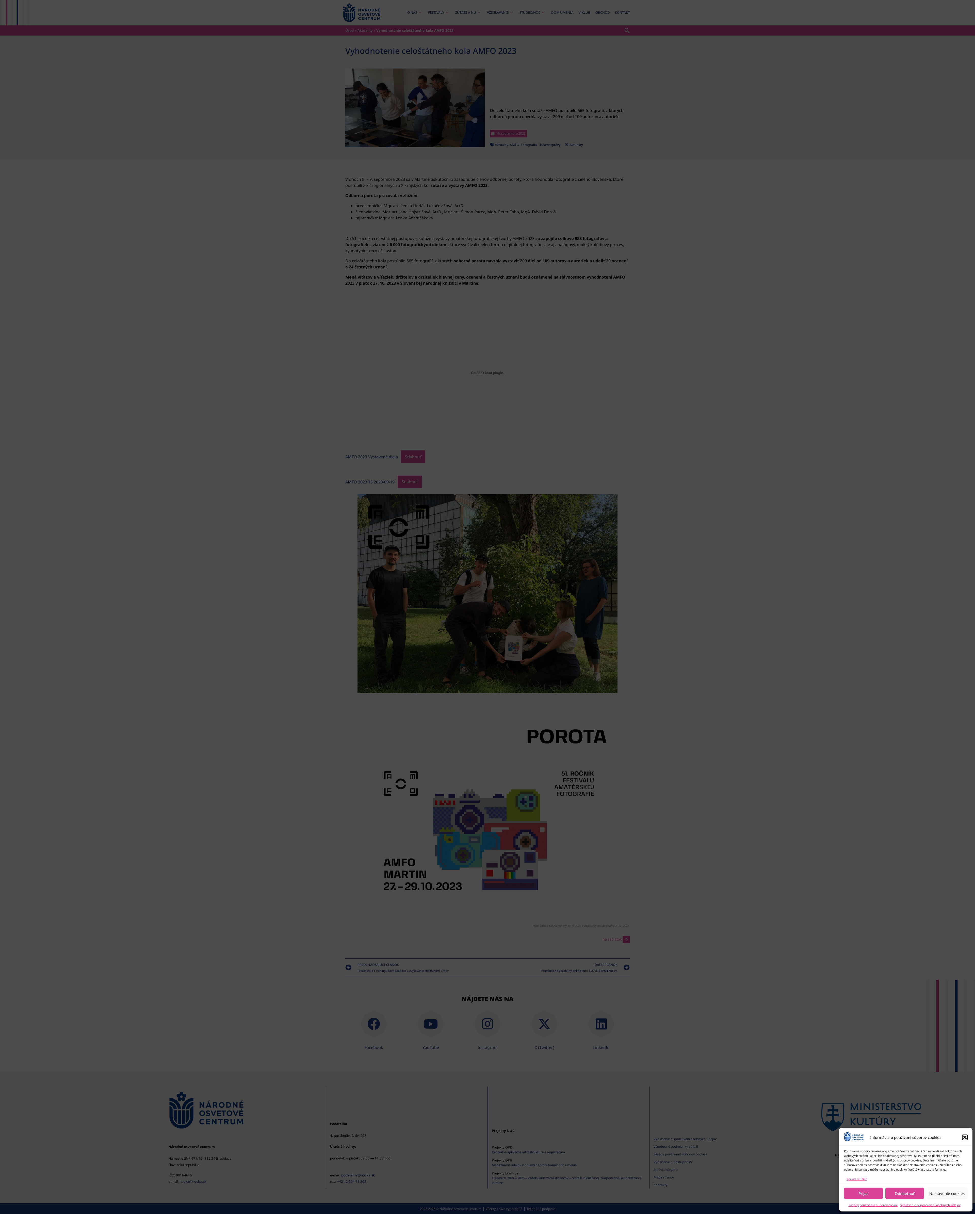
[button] (964, 1137)
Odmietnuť (905, 1193)
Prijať (863, 1193)
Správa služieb (857, 1179)
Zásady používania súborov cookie (873, 1205)
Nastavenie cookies (947, 1193)
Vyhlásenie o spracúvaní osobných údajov (930, 1205)
